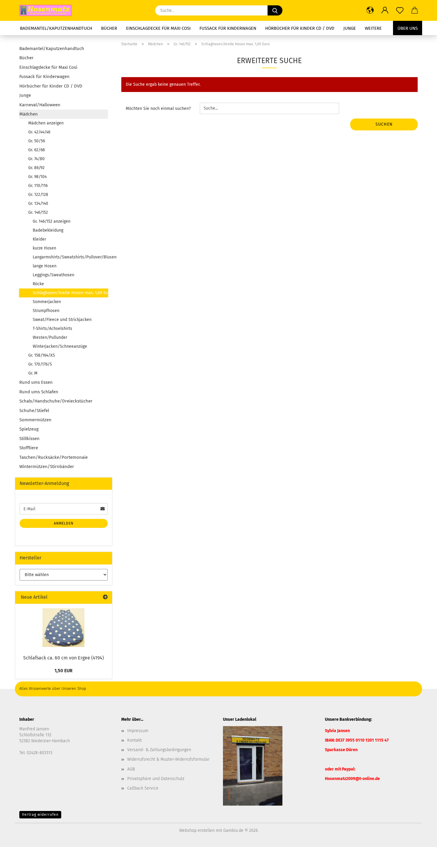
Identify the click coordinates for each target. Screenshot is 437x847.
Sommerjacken (47, 301)
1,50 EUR (63, 670)
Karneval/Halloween (39, 104)
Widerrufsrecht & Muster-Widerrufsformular (168, 759)
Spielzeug (29, 429)
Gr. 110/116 (38, 185)
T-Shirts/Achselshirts (52, 328)
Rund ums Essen (36, 382)
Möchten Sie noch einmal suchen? (158, 108)
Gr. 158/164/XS (41, 355)
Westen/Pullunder (50, 337)
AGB (131, 769)
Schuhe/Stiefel (34, 410)
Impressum (137, 730)
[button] (370, 10)
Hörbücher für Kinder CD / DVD (299, 28)
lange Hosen (44, 266)
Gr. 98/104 (37, 176)
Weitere (373, 28)
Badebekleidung (48, 230)
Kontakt (134, 740)
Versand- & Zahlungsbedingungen (159, 749)
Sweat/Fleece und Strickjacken (62, 319)
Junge (349, 28)
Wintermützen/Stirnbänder (46, 466)
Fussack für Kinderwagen (227, 28)
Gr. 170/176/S (40, 364)
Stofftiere (28, 447)
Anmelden (63, 523)
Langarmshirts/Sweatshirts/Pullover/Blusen (70, 257)
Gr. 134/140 (38, 203)
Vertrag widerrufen (40, 814)
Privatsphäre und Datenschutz (155, 778)
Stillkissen (29, 438)
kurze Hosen (44, 248)
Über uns (407, 28)
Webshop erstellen (197, 830)
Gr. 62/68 (36, 149)
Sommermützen (35, 419)
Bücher (109, 28)
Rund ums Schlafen (38, 391)
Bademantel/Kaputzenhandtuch (56, 28)
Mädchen (28, 114)
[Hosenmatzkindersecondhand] (47, 10)
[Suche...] (275, 10)
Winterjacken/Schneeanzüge (60, 346)
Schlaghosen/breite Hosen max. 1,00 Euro (70, 292)
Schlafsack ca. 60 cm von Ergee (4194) (63, 658)
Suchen (384, 124)
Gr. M (32, 373)
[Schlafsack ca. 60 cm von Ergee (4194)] (63, 627)
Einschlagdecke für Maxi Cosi (158, 28)
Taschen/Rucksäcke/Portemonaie (53, 457)
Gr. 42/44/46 (39, 132)
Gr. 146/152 (38, 212)
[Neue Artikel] (105, 597)
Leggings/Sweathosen (53, 274)
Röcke (38, 283)
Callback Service (142, 788)
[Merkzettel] (399, 10)
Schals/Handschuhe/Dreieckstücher (55, 401)
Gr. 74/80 (36, 158)
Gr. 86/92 (36, 167)
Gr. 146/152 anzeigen (51, 221)
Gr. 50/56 (36, 140)
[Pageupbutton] (421, 838)
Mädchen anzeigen (46, 123)
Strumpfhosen (46, 310)
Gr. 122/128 (38, 194)
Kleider (39, 239)
